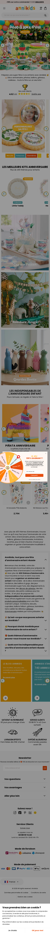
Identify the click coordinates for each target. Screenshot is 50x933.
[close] (45, 453)
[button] (34, 475)
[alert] (25, 466)
